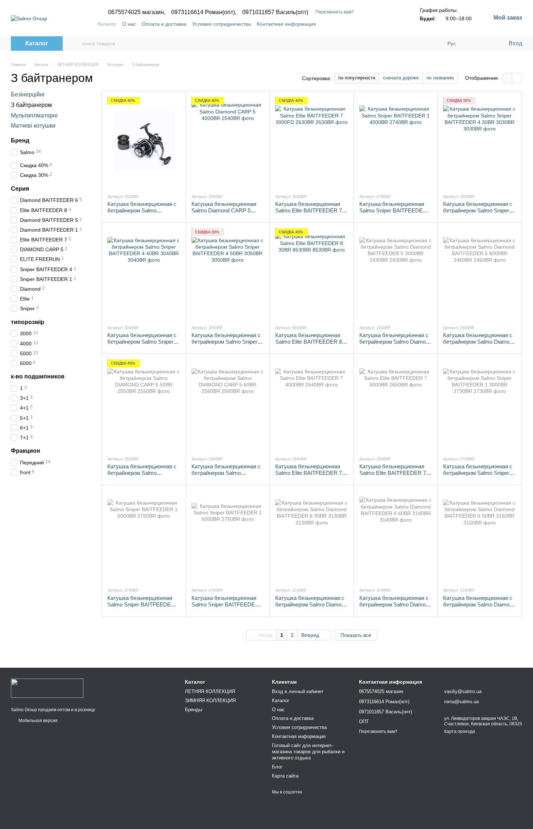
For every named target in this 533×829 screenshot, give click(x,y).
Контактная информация (286, 24)
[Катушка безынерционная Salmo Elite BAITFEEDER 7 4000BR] (311, 404)
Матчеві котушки (33, 126)
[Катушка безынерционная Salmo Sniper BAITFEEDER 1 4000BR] (395, 142)
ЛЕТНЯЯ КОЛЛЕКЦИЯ (210, 691)
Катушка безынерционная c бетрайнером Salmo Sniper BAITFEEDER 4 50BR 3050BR (226, 345)
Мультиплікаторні (34, 115)
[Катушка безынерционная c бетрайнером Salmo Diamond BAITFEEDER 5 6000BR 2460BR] (479, 273)
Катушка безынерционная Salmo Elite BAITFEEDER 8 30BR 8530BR (308, 341)
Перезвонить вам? (334, 11)
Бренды (193, 709)
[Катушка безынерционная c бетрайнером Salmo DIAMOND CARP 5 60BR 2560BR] (227, 404)
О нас (129, 24)
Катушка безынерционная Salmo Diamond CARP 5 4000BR (223, 210)
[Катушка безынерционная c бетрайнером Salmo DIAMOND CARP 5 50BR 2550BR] (143, 404)
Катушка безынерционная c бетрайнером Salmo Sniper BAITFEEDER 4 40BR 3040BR (142, 345)
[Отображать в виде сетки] (507, 78)
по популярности (356, 77)
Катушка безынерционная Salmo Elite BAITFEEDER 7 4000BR (308, 472)
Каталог (107, 24)
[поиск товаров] (76, 43)
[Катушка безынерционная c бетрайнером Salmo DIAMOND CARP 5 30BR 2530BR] (143, 142)
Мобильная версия (37, 720)
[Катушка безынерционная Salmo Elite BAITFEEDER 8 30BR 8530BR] (311, 273)
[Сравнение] (473, 43)
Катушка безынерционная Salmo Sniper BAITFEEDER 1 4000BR (395, 210)
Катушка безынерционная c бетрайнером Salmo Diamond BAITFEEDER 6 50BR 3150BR (479, 608)
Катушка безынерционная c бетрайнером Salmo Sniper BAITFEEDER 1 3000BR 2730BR (477, 476)
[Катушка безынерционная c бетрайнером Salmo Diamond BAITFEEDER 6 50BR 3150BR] (479, 535)
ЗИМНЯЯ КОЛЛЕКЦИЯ (210, 700)
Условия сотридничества (221, 24)
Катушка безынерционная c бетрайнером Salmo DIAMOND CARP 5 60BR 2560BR (226, 476)
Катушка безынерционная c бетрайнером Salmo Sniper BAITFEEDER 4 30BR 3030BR (477, 214)
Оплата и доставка (164, 24)
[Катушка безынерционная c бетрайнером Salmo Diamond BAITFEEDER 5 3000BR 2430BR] (395, 273)
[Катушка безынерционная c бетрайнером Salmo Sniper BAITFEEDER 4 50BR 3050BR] (227, 273)
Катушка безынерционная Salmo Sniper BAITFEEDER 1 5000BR (143, 604)
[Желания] (487, 43)
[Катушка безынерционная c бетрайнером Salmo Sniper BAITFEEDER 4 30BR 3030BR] (479, 142)
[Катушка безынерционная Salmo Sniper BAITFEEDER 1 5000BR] (143, 535)
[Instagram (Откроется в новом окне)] (368, 24)
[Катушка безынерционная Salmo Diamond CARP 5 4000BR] (227, 142)
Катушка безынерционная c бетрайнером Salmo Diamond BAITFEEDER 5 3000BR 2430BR (395, 345)
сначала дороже (401, 77)
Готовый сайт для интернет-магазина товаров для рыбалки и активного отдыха (308, 751)
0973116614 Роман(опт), (203, 12)
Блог (277, 767)
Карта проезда (459, 731)
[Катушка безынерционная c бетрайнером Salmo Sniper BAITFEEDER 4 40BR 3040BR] (143, 273)
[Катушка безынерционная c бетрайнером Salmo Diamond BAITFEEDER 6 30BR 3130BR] (311, 535)
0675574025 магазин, (136, 12)
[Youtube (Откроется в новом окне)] (385, 24)
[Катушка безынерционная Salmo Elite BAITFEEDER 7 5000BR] (395, 404)
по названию (440, 77)
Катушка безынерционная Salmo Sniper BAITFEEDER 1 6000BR (227, 604)
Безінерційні (28, 94)
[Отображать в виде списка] (517, 78)
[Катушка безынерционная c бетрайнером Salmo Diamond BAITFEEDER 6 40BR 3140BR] (395, 535)
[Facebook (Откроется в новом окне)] (376, 24)
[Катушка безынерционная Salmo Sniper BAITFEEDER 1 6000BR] (227, 535)
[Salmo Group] (47, 687)
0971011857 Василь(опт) (275, 12)
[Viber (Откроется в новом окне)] (394, 24)
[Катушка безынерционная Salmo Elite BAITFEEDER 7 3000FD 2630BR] (311, 142)
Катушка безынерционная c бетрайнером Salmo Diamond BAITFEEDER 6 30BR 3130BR (311, 608)
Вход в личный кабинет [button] (297, 691)
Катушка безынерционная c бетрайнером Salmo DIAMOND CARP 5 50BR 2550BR (142, 476)
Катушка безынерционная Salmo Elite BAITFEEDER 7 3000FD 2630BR (308, 210)
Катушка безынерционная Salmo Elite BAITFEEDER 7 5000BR (392, 472)
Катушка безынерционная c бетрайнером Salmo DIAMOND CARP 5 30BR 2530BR (142, 214)
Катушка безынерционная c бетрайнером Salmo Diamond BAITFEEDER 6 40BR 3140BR (395, 608)
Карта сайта (285, 776)
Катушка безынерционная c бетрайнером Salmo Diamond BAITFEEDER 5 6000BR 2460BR (479, 345)
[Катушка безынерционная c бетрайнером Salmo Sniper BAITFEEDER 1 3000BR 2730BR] (479, 404)
